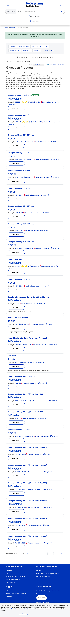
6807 (16, 362)
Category (13, 46)
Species (34, 46)
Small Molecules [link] (11, 582)
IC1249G (17, 401)
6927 (16, 324)
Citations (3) (24, 324)
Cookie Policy (25, 608)
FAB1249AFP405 (20, 454)
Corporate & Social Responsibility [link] (47, 573)
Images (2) (53, 345)
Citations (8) (29, 142)
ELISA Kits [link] (9, 573)
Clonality (36, 50)
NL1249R (18, 383)
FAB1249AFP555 (20, 489)
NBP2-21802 (19, 230)
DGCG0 (17, 102)
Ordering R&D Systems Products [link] (16, 594)
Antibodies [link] (9, 570)
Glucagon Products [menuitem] (22, 27)
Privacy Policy (15, 608)
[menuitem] (7, 28)
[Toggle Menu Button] (8, 4)
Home (7, 27)
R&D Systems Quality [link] (43, 576)
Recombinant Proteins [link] (13, 579)
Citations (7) (35, 266)
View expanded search (56, 65)
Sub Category (23, 46)
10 (20, 554)
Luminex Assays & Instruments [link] (15, 576)
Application (43, 46)
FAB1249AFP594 (20, 507)
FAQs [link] (7, 591)
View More (15, 108)
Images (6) (56, 159)
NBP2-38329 (19, 286)
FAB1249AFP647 (20, 525)
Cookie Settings (23, 614)
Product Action (14, 50)
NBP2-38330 (19, 159)
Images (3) (56, 141)
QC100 (17, 304)
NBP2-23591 (19, 248)
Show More (50, 50)
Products (12, 27)
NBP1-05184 (19, 213)
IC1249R (17, 418)
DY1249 (17, 266)
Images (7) (46, 286)
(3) (30, 122)
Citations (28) (37, 122)
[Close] (67, 606)
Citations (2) (29, 248)
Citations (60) (36, 102)
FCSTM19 (18, 345)
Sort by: (30, 65)
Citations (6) (29, 177)
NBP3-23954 (19, 195)
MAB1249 (18, 122)
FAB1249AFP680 (20, 543)
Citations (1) (29, 159)
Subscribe (41, 598)
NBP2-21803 (19, 142)
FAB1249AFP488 (20, 472)
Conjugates (26, 50)
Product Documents (49, 102)
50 (27, 554)
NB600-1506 (19, 177)
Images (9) (46, 195)
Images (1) (55, 177)
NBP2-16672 (19, 436)
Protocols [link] (9, 597)
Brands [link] (38, 570)
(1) (28, 102)
